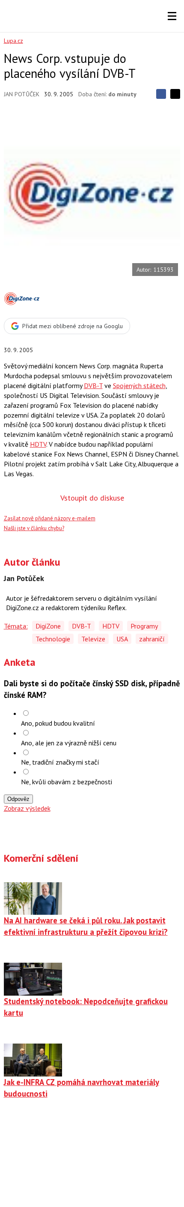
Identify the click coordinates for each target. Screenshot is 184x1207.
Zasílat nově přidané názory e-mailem (49, 518)
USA (122, 639)
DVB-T (93, 385)
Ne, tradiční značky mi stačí (60, 762)
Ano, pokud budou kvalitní (58, 723)
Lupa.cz (13, 40)
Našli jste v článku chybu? (34, 528)
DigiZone (48, 626)
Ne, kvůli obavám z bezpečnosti (66, 781)
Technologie (53, 639)
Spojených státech (139, 385)
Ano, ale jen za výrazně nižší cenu (68, 742)
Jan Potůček (21, 94)
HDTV (38, 444)
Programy (144, 626)
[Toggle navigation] (172, 16)
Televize (93, 639)
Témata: (16, 626)
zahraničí (152, 639)
